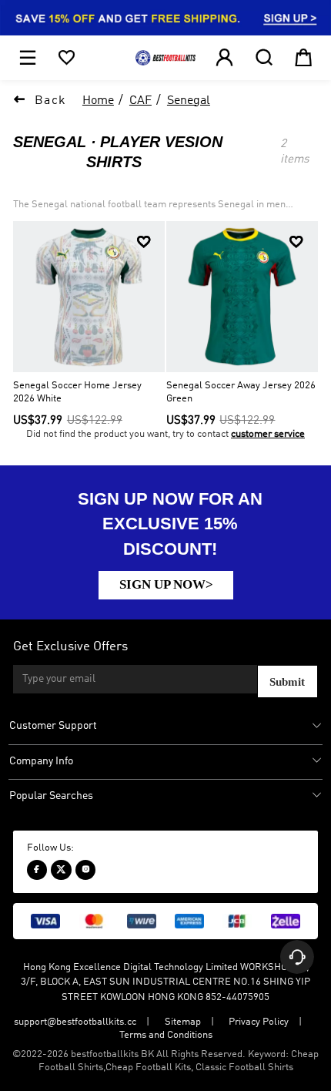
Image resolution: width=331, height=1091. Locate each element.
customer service (268, 434)
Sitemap (183, 1022)
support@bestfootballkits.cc (75, 1022)
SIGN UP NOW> (166, 584)
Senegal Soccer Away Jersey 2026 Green (241, 392)
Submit (287, 681)
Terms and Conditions (165, 1035)
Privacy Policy (259, 1022)
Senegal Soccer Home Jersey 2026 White (77, 392)
